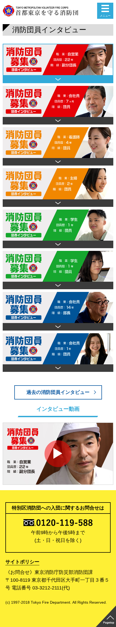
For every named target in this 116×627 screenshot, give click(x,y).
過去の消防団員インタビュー (58, 392)
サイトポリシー (22, 561)
